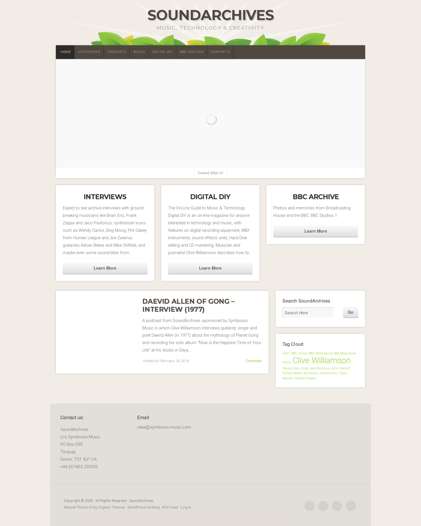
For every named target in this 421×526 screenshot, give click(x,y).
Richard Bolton (292, 373)
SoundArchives (210, 15)
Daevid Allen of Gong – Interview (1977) (188, 305)
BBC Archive (192, 52)
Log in (186, 507)
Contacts (220, 52)
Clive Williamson (321, 360)
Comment (254, 361)
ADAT (286, 353)
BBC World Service (321, 353)
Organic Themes (111, 507)
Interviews (89, 52)
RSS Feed (170, 507)
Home (65, 52)
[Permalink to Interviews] (105, 185)
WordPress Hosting (143, 507)
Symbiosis (311, 373)
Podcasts (117, 52)
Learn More (105, 268)
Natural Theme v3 (78, 507)
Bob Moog (341, 353)
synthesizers (328, 373)
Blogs (139, 52)
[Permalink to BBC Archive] (315, 185)
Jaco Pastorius (320, 368)
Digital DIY (162, 52)
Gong (304, 368)
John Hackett (340, 368)
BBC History (300, 353)
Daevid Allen (291, 368)
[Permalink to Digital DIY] (210, 185)
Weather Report (305, 378)
